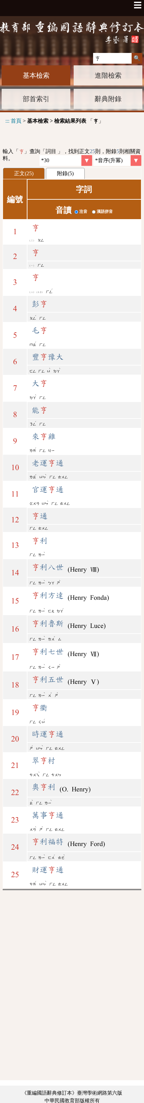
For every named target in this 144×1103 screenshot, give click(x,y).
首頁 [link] (16, 121)
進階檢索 (108, 75)
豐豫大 (47, 357)
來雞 (43, 437)
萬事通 (47, 815)
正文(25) (23, 173)
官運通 (47, 489)
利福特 (47, 842)
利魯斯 (47, 624)
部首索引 (36, 99)
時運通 (47, 734)
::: (7, 121)
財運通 (47, 870)
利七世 (47, 652)
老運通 (47, 463)
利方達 (47, 595)
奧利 (43, 787)
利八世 (47, 567)
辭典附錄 (108, 99)
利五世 (47, 679)
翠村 (43, 761)
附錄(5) (65, 173)
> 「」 (54, 121)
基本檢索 (36, 75)
